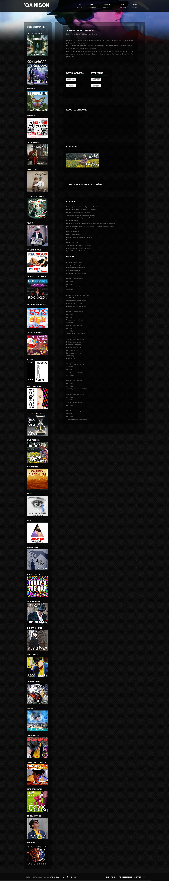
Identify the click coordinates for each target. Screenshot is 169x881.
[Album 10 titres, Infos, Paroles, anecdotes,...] (37, 801)
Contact (134, 6)
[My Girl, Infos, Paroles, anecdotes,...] (37, 371)
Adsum (30, 223)
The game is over (34, 628)
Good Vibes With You (36, 277)
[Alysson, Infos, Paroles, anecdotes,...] (37, 128)
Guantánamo (33, 142)
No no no (31, 494)
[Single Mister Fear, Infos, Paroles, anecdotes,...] (37, 506)
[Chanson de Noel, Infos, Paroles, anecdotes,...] (37, 345)
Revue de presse (125, 877)
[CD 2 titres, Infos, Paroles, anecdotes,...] (37, 694)
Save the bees (33, 440)
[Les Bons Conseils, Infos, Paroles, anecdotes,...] (37, 208)
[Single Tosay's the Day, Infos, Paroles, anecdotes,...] (37, 586)
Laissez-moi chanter (36, 762)
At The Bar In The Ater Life (37, 305)
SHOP (123, 6)
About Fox (107, 6)
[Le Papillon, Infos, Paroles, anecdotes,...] (37, 45)
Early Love (32, 169)
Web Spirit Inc (54, 877)
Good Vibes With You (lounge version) (36, 61)
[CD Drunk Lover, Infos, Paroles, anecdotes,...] (37, 747)
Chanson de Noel (35, 333)
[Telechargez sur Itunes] (75, 79)
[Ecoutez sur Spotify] (100, 85)
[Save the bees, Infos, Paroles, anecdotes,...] (37, 425)
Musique (92, 6)
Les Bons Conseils (35, 196)
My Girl (30, 359)
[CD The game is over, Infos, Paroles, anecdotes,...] (37, 640)
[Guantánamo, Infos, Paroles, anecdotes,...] (37, 154)
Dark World (32, 655)
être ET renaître (34, 789)
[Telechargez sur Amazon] (75, 85)
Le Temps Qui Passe (35, 413)
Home (79, 6)
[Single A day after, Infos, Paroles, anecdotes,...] (37, 479)
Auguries (31, 843)
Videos (114, 877)
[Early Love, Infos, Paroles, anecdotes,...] (37, 181)
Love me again (33, 601)
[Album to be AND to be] (37, 828)
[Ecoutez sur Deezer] (100, 79)
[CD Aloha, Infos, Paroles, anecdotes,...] (37, 720)
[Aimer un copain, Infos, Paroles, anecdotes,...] (37, 398)
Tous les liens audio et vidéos (84, 184)
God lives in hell (35, 682)
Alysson (31, 89)
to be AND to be (34, 816)
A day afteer (33, 467)
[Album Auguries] (37, 855)
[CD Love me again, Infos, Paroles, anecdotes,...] (37, 613)
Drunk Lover (33, 735)
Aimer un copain (34, 386)
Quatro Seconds (34, 33)
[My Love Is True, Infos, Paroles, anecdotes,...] (37, 262)
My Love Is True (34, 250)
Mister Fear (32, 547)
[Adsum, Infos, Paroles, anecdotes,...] (37, 235)
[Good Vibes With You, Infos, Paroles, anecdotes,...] (37, 289)
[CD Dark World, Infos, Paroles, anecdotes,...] (37, 667)
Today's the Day (34, 574)
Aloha (30, 708)
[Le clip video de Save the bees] (100, 160)
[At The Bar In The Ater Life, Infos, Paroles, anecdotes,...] (37, 318)
